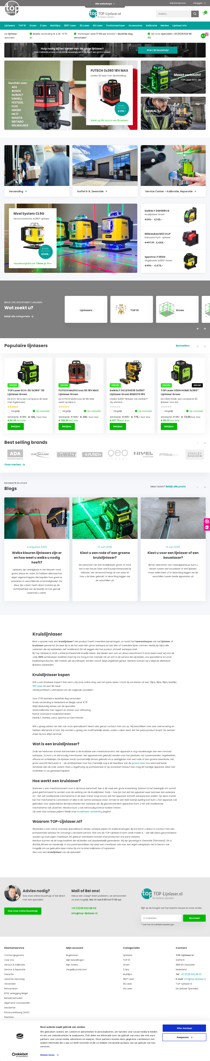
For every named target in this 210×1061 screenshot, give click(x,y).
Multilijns (55, 25)
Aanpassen (183, 1037)
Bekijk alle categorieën (17, 316)
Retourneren (11, 988)
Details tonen (47, 1055)
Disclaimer (10, 1007)
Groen (32, 25)
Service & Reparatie (14, 969)
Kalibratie (151, 25)
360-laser (37, 686)
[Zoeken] (195, 13)
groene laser (138, 763)
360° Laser (70, 25)
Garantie (9, 974)
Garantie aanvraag (14, 979)
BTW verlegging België (16, 993)
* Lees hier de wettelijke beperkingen (157, 924)
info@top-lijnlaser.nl (84, 913)
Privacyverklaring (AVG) (17, 1012)
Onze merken (13, 464)
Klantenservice (178, 3)
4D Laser (98, 25)
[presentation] (198, 328)
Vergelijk (15, 411)
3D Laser (84, 25)
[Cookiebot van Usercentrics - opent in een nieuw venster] (19, 1055)
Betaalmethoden (13, 998)
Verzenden (10, 983)
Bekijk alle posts (176, 486)
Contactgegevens (14, 955)
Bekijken (15, 426)
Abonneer (194, 918)
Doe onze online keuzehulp (23, 910)
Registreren (72, 955)
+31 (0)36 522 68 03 (83, 908)
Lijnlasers (9, 25)
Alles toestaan (184, 1028)
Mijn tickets (72, 964)
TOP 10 (22, 25)
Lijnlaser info (179, 25)
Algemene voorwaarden (17, 1002)
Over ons (9, 959)
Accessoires (135, 25)
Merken (165, 25)
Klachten (9, 1017)
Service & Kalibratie (14, 964)
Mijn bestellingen (75, 959)
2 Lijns (43, 25)
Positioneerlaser (115, 25)
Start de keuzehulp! (158, 50)
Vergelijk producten (76, 969)
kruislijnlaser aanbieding (89, 811)
